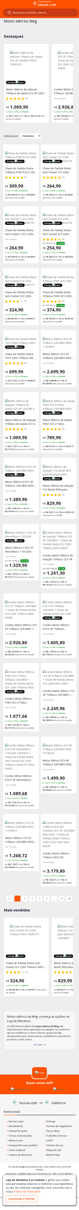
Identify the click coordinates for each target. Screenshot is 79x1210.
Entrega (50, 1121)
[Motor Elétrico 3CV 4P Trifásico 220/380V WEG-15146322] (59, 749)
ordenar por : (11, 136)
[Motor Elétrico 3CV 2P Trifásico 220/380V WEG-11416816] (59, 343)
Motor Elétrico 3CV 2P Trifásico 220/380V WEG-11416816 (57, 356)
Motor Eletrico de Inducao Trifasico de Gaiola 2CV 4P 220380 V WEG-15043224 (26, 91)
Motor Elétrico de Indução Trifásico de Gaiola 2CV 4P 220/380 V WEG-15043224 (20, 422)
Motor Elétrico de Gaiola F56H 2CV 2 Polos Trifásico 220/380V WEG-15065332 (57, 422)
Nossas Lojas (16, 1121)
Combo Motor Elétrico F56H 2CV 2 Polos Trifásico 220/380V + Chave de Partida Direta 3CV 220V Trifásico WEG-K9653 (20, 700)
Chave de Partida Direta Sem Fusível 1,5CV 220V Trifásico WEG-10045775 (19, 232)
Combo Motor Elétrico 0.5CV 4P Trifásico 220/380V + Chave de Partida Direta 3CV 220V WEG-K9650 (57, 627)
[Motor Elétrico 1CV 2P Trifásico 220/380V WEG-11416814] (21, 826)
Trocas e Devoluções (20, 1135)
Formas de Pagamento (59, 1126)
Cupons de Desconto (20, 1154)
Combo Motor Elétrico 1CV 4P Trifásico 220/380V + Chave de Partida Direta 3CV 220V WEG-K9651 (59, 693)
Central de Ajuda (17, 1131)
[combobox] (40, 12)
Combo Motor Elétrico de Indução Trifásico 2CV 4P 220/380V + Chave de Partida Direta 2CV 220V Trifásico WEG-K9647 (58, 557)
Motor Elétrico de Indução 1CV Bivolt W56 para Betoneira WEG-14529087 (58, 487)
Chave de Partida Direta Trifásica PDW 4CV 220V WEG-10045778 (57, 294)
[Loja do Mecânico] (16, 3)
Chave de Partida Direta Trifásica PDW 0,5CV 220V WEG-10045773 (20, 170)
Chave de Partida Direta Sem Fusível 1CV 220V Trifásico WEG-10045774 (57, 170)
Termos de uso (54, 1145)
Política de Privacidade (27, 1191)
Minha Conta (15, 1140)
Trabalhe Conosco (56, 1135)
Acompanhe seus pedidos (23, 1145)
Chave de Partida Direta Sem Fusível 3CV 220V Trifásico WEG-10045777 (19, 294)
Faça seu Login (28, 1102)
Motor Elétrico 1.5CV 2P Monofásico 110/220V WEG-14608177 (19, 549)
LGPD (49, 1140)
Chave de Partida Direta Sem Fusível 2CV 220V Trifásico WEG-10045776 (57, 232)
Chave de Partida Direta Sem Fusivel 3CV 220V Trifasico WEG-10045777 (25, 965)
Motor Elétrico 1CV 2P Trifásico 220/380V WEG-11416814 (20, 840)
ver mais (37, 1044)
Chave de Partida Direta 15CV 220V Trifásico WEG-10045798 (20, 356)
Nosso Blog (52, 1131)
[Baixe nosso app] (19, 1089)
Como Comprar (16, 1150)
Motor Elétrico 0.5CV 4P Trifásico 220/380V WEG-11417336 (20, 484)
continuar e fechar (21, 1199)
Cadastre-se (58, 1102)
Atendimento (15, 1126)
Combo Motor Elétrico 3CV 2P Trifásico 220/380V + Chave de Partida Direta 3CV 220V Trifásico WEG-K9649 (21, 627)
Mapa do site (53, 1150)
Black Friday (53, 1154)
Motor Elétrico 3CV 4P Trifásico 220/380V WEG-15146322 (57, 762)
